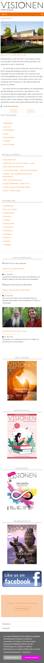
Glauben (7, 241)
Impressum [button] (26, 652)
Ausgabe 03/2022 (6, 18)
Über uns (7, 127)
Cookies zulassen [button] (31, 657)
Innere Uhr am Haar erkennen (13, 269)
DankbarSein (9, 206)
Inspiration (7, 25)
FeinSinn (7, 238)
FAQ (5, 130)
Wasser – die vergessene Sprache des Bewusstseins (17, 175)
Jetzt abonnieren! (22, 609)
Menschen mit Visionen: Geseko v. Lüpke (19, 163)
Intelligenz (8, 234)
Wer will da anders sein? (13, 180)
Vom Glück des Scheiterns (14, 167)
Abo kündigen (9, 144)
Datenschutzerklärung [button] (12, 652)
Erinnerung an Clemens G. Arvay (14, 331)
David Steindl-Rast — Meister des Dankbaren (20, 170)
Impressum (6, 624)
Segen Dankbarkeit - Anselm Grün (17, 183)
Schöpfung (8, 231)
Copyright (6, 628)
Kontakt (7, 141)
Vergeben (7, 245)
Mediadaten (8, 123)
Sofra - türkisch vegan (12, 191)
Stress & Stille (9, 223)
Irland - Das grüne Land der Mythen (17, 187)
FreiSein (7, 220)
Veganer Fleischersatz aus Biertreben (16, 290)
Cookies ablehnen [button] (12, 657)
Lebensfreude (9, 213)
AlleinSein (7, 216)
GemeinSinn (8, 227)
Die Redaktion (9, 130)
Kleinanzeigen (9, 137)
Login (6, 134)
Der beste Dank (10, 160)
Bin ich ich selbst (10, 209)
